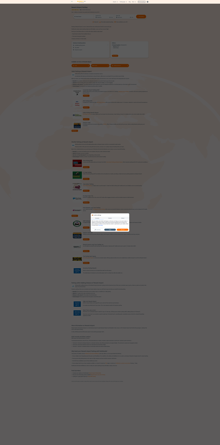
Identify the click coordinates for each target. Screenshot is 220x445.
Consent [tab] (97, 218)
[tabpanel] (110, 223)
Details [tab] (110, 218)
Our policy (100, 225)
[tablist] (110, 218)
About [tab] (122, 218)
